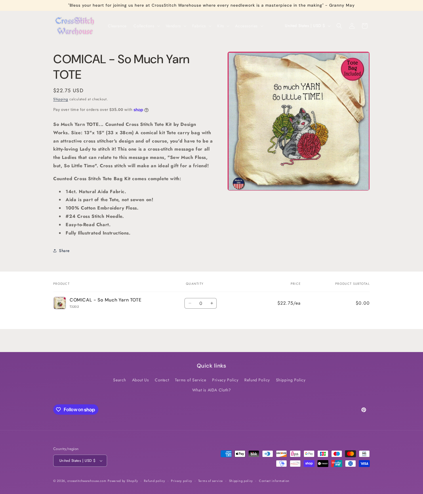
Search (119, 380)
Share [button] (64, 250)
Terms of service (210, 480)
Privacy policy (181, 480)
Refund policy (154, 480)
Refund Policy (257, 380)
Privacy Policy (225, 380)
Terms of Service (190, 380)
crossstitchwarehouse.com (86, 480)
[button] (146, 26)
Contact (162, 380)
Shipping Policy (291, 380)
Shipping (60, 99)
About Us (140, 380)
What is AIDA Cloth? (211, 390)
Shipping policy (241, 480)
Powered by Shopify (123, 480)
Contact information (274, 480)
